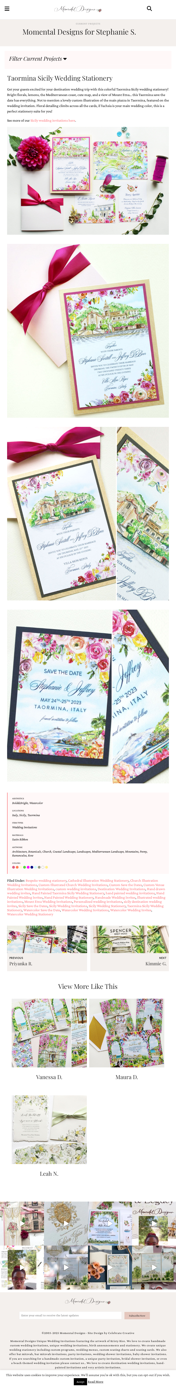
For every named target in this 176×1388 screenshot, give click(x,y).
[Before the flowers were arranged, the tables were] (66, 1268)
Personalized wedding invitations (98, 901)
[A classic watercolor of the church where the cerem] (110, 1268)
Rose (30, 855)
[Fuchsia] (28, 867)
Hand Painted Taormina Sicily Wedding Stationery (68, 893)
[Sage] (39, 867)
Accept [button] (80, 1381)
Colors (16, 863)
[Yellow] (47, 867)
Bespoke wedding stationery (46, 880)
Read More (95, 1381)
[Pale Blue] (36, 867)
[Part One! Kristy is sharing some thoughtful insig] (22, 1268)
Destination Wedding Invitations (121, 889)
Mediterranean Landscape (108, 851)
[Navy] (32, 867)
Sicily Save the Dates (32, 906)
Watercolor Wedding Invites (130, 910)
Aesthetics (18, 798)
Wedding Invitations (24, 827)
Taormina (34, 815)
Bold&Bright (20, 803)
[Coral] (17, 867)
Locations (18, 810)
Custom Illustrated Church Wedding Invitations (72, 885)
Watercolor (36, 803)
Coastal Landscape (64, 851)
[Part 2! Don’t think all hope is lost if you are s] (154, 1224)
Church (46, 851)
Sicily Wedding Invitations (68, 906)
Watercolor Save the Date (41, 910)
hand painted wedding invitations (130, 893)
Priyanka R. (20, 963)
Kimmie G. (156, 963)
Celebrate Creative (121, 1333)
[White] (43, 867)
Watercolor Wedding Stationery (30, 914)
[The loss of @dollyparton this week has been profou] (22, 1224)
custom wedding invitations (75, 889)
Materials (17, 835)
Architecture (19, 851)
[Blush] (14, 867)
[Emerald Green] (25, 867)
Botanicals (34, 851)
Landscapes (84, 851)
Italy (15, 815)
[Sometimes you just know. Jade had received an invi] (154, 1268)
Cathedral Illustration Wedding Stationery (98, 880)
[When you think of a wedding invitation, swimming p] (110, 1224)
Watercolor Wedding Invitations (85, 910)
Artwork (17, 847)
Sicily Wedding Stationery (107, 906)
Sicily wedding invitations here (52, 120)
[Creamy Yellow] (21, 867)
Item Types (17, 822)
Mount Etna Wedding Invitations (48, 901)
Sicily (22, 815)
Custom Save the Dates (125, 885)
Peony (143, 851)
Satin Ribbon (20, 839)
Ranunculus (19, 855)
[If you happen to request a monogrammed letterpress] (66, 1224)
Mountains (131, 851)
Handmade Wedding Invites (115, 897)
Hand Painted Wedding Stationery (68, 897)
